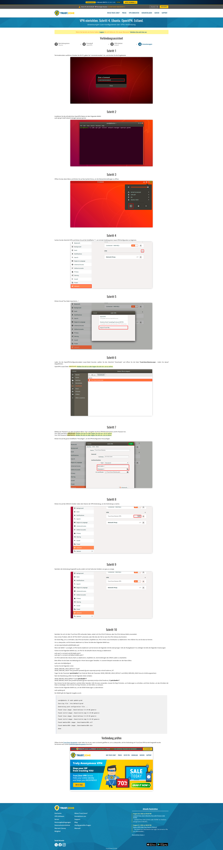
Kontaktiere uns (80, 816)
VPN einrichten (134, 13)
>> (116, 7)
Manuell (77, 828)
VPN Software (59, 816)
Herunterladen (147, 13)
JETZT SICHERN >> (130, 2)
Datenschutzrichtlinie (62, 825)
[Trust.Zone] (64, 13)
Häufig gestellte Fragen (82, 825)
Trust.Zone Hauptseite (70, 742)
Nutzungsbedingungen (63, 822)
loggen (101, 32)
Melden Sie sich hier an (138, 32)
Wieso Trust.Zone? (113, 13)
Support (164, 13)
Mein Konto (164, 6)
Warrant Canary (60, 828)
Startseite (58, 813)
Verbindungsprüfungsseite (77, 744)
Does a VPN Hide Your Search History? (145, 827)
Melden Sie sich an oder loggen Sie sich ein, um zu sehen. (95, 366)
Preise (124, 13)
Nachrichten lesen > (138, 835)
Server (156, 13)
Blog (76, 822)
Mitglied (57, 831)
